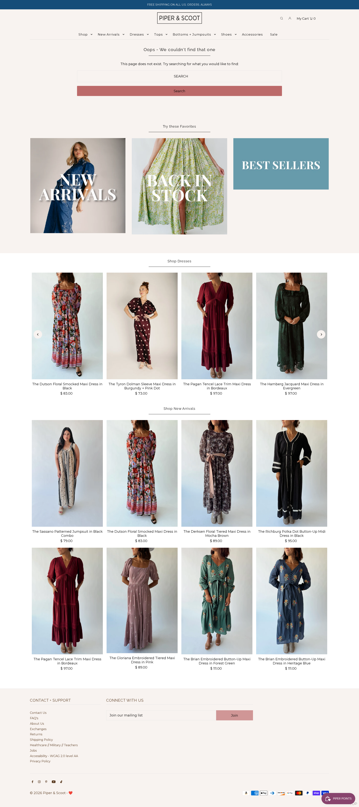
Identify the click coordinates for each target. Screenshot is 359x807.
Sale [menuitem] (273, 34)
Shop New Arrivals (179, 409)
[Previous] (38, 334)
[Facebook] (32, 782)
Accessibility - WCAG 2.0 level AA (54, 756)
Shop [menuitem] (83, 34)
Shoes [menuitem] (226, 34)
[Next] (321, 334)
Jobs (33, 750)
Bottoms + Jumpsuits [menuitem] (192, 34)
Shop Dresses (179, 261)
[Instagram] (39, 782)
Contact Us (38, 713)
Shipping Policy (41, 740)
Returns (36, 734)
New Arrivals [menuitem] (109, 34)
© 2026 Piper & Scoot (48, 793)
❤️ (70, 793)
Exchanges (38, 729)
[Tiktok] (61, 782)
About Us (37, 723)
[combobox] (179, 76)
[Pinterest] (46, 782)
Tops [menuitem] (158, 34)
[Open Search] (281, 18)
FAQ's (34, 718)
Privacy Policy (40, 761)
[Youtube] (54, 782)
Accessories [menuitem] (252, 34)
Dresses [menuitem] (137, 34)
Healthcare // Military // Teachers (54, 745)
